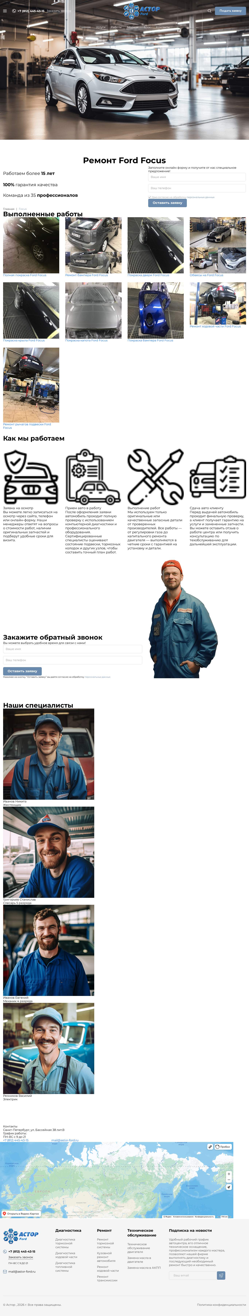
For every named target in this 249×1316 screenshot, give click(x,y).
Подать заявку (230, 10)
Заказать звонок (59, 11)
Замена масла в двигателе (139, 1259)
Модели (132, 27)
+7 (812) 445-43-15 (15, 1140)
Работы (116, 27)
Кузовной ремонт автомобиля (106, 1257)
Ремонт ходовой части (108, 1268)
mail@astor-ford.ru (65, 1140)
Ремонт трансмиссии (107, 1278)
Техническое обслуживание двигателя (138, 1248)
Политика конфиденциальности (221, 1305)
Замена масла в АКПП (144, 1267)
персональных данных (201, 197)
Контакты (163, 27)
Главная (85, 27)
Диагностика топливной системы (65, 1266)
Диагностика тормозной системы (65, 1243)
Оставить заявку (167, 203)
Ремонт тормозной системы (105, 1243)
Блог (147, 27)
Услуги (100, 27)
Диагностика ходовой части (66, 1255)
